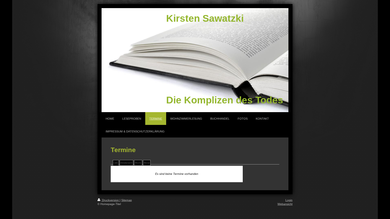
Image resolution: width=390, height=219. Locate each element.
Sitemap (126, 200)
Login (288, 200)
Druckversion (110, 200)
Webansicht (284, 204)
